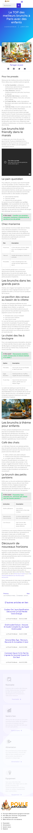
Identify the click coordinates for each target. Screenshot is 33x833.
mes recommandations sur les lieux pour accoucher (16, 575)
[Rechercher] (19, 5)
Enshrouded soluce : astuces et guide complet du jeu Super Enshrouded (16, 627)
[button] (22, 1)
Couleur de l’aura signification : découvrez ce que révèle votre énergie (16, 612)
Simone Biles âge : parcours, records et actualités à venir (16, 641)
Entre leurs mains (19, 573)
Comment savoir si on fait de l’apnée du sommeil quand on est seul (16, 655)
